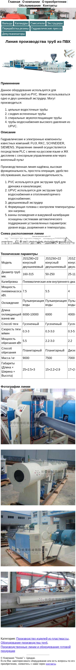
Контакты (50, 5)
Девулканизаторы (13, 33)
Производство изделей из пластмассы (42, 638)
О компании (31, 1)
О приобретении (54, 1)
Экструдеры (55, 23)
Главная (14, 1)
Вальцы (7, 23)
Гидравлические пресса (46, 28)
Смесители (37, 23)
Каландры (21, 23)
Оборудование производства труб (24, 642)
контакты (51, 663)
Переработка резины (15, 28)
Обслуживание (30, 5)
